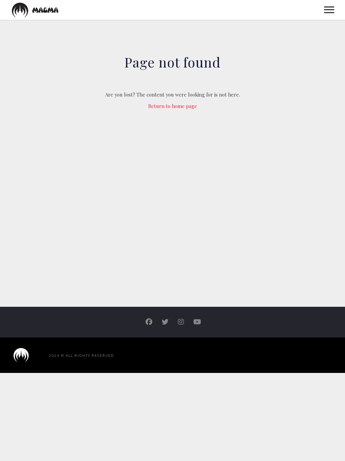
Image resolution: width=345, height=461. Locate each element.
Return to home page (172, 106)
